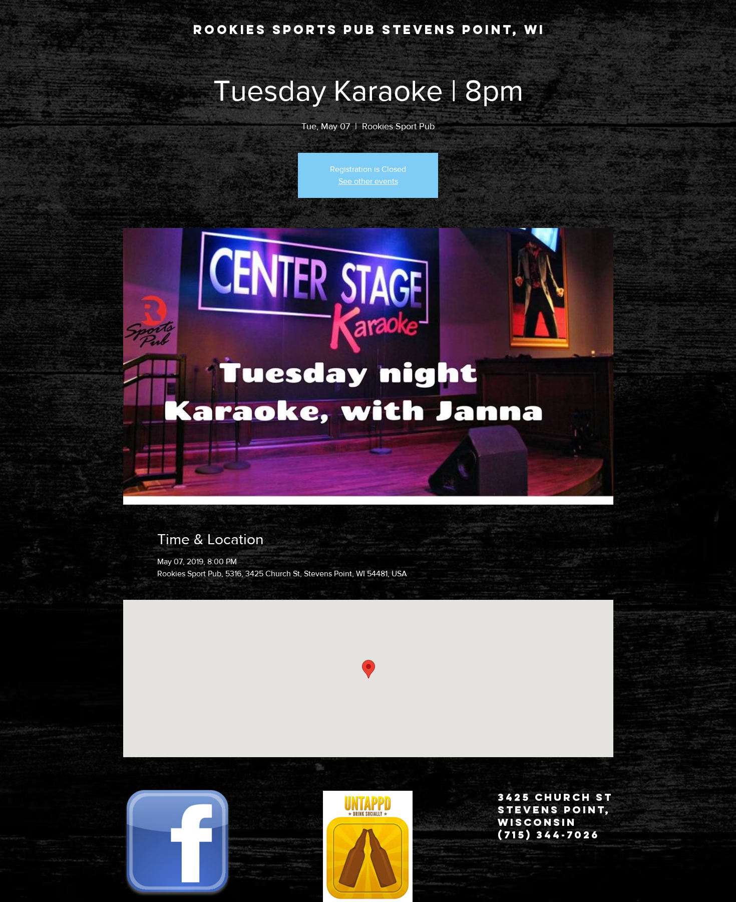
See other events (368, 181)
